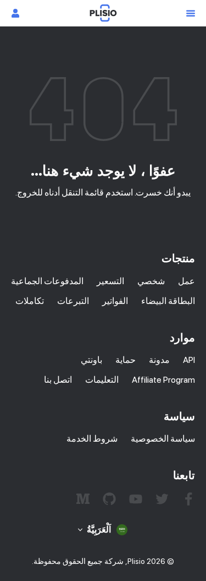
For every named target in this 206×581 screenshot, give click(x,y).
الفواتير (115, 301)
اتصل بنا (58, 379)
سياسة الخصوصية (163, 438)
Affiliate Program (163, 379)
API (189, 360)
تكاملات (29, 301)
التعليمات (102, 379)
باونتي (91, 360)
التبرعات (73, 301)
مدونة (159, 360)
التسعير (110, 281)
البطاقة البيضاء (168, 301)
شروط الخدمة (92, 438)
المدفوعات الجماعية (47, 281)
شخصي (151, 281)
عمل (186, 281)
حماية (125, 360)
